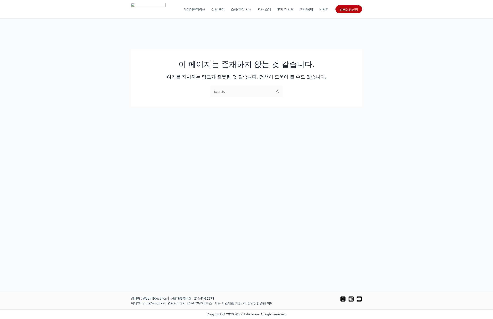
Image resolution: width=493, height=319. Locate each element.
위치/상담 (306, 9)
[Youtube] (359, 299)
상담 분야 (218, 9)
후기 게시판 (285, 9)
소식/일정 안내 (241, 9)
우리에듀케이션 (194, 9)
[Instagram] (351, 299)
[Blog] (343, 299)
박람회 (324, 9)
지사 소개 (264, 9)
